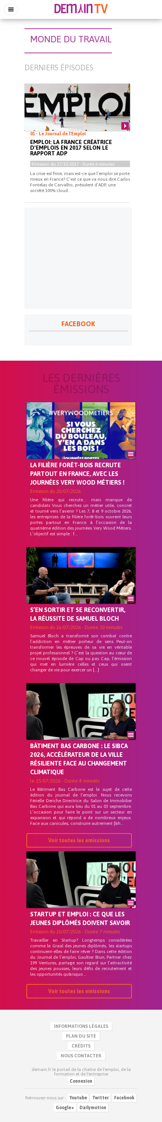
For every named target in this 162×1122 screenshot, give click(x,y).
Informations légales (81, 1026)
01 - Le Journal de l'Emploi (58, 133)
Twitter (100, 1097)
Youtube (78, 1097)
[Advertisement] (78, 258)
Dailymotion (92, 1107)
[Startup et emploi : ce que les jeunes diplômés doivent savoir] (81, 892)
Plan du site (81, 1036)
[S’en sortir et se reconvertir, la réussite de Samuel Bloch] (81, 588)
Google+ (65, 1107)
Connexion (81, 1081)
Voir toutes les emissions (79, 840)
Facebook (124, 1097)
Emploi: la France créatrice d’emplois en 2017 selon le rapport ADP (71, 148)
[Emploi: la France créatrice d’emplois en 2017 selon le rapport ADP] (77, 113)
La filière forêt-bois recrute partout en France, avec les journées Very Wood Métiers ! (77, 474)
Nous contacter (81, 1055)
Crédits (81, 1046)
